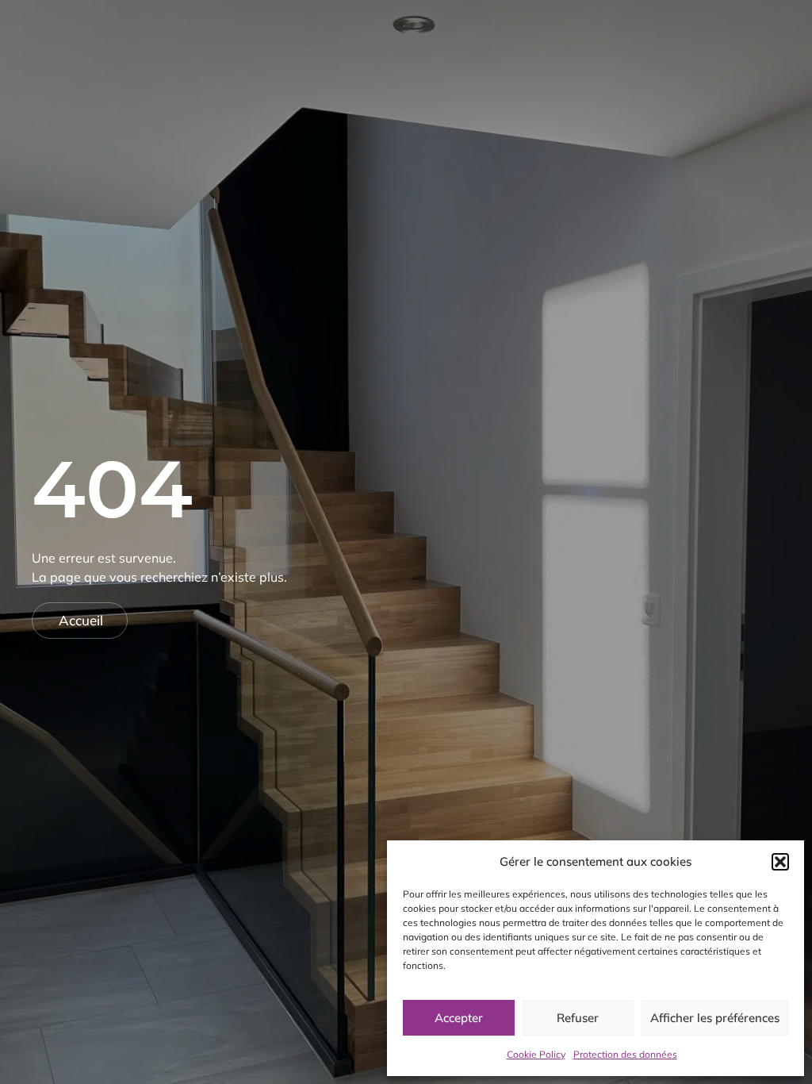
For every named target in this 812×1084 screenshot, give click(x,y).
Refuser (578, 1017)
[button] (780, 862)
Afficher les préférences (714, 1017)
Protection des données (625, 1054)
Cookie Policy (536, 1054)
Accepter (459, 1017)
